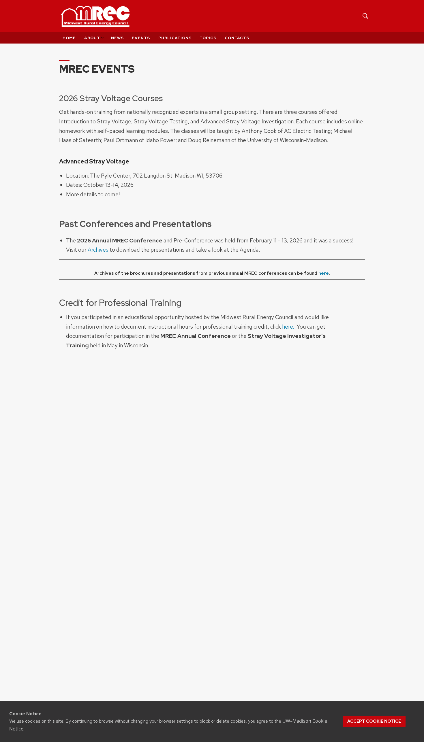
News (117, 37)
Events (141, 37)
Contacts (237, 37)
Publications (175, 37)
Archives (98, 249)
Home (69, 37)
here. (288, 326)
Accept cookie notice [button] (374, 721)
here (323, 273)
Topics (208, 37)
